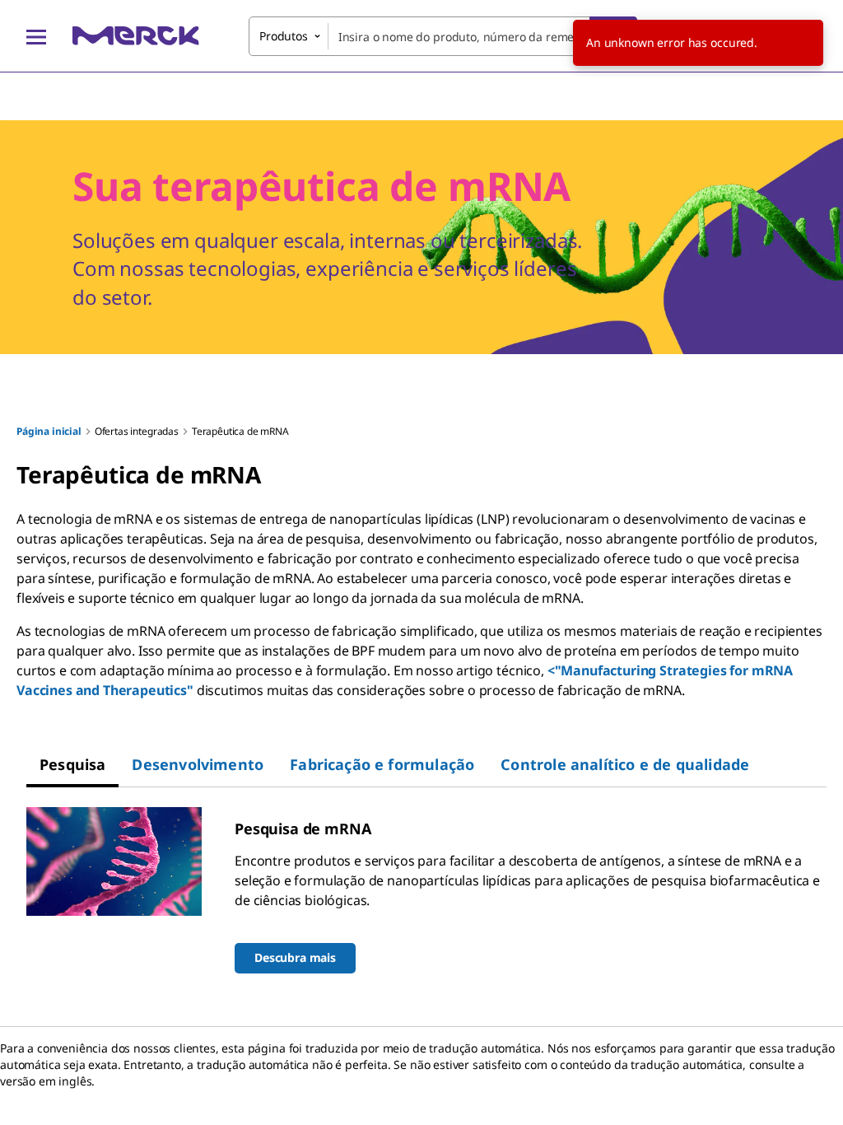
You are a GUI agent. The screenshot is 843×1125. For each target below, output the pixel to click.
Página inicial (49, 431)
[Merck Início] (135, 35)
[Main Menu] (36, 36)
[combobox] (443, 36)
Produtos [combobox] (283, 36)
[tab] (72, 764)
